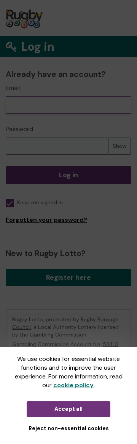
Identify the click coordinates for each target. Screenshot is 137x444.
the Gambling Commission (53, 334)
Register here (68, 277)
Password (19, 129)
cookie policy (73, 385)
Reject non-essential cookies (69, 428)
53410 (110, 344)
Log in (68, 175)
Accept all (68, 409)
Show (120, 146)
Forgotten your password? (46, 220)
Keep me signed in (40, 202)
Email (13, 88)
